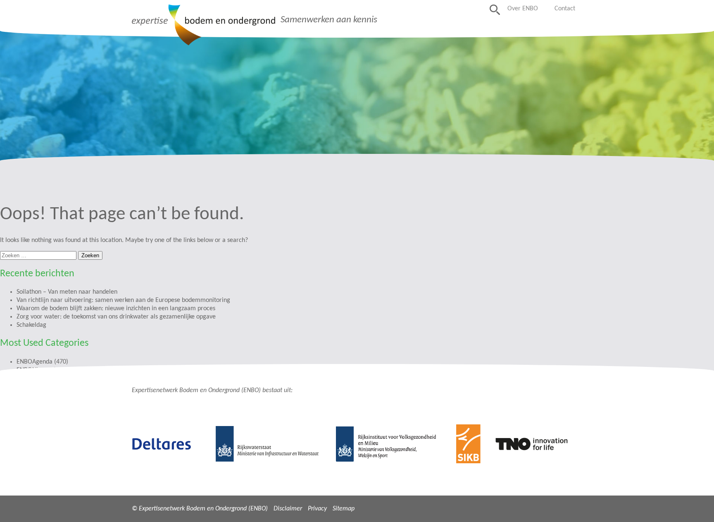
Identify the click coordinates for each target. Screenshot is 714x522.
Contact (565, 8)
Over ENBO (522, 8)
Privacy (317, 508)
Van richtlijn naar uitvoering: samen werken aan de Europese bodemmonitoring (123, 300)
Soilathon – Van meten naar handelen (67, 292)
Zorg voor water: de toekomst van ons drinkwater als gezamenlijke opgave (116, 317)
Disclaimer (288, 508)
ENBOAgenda (34, 362)
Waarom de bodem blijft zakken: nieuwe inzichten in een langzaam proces (116, 308)
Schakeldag (31, 325)
